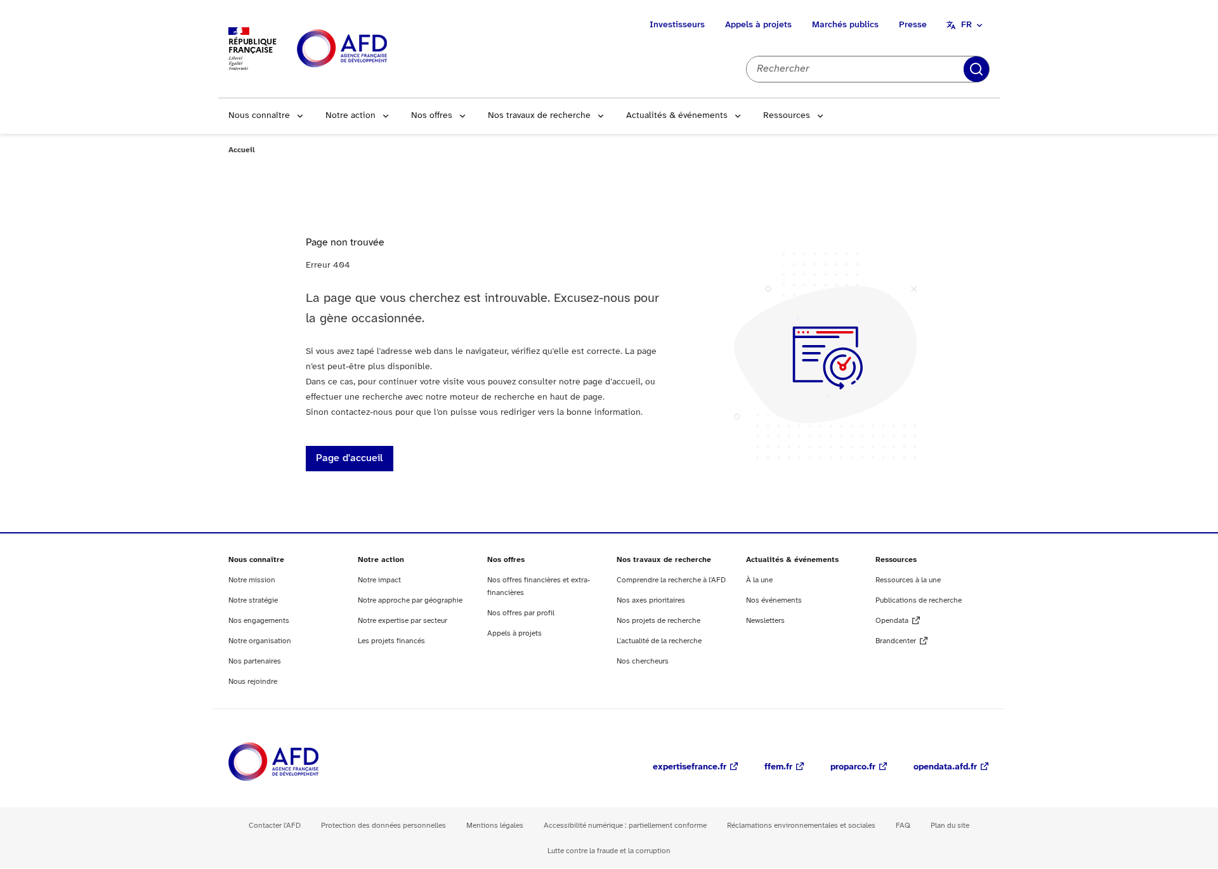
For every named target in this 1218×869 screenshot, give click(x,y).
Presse (913, 25)
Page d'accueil (349, 458)
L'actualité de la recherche (659, 641)
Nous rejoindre (252, 681)
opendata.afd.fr (945, 767)
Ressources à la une (908, 580)
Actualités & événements (677, 116)
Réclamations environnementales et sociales (801, 825)
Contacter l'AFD (275, 825)
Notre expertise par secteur (402, 621)
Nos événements (774, 600)
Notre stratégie (253, 600)
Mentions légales (494, 825)
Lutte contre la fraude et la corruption (609, 851)
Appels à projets (758, 25)
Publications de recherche (918, 600)
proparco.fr (852, 767)
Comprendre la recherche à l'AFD (671, 580)
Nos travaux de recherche (539, 116)
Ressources (786, 116)
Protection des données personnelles (383, 825)
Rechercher (976, 69)
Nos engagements (258, 621)
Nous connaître (259, 116)
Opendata (891, 621)
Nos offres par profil (520, 613)
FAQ (903, 825)
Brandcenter (895, 641)
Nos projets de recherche (658, 621)
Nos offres (431, 116)
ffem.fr (778, 767)
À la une (759, 580)
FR (966, 25)
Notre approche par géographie (410, 600)
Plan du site (950, 825)
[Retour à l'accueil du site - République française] (370, 49)
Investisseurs (677, 25)
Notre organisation (259, 641)
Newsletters (765, 621)
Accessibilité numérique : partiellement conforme (625, 825)
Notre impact (379, 580)
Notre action (350, 116)
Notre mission (251, 580)
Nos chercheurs (643, 661)
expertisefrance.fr (689, 767)
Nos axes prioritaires (651, 600)
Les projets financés (391, 641)
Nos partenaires (254, 661)
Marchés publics (845, 25)
